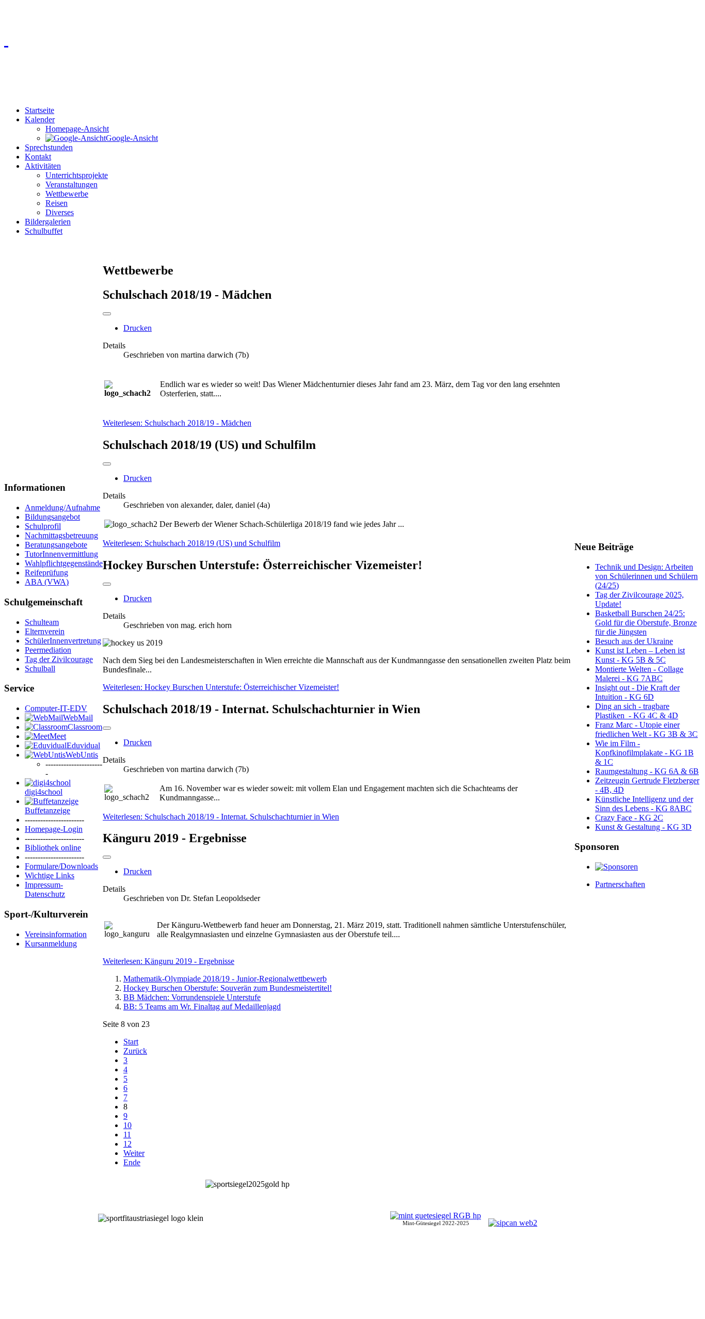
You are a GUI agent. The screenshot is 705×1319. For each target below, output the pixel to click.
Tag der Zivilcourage (59, 659)
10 (127, 1125)
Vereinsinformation (56, 934)
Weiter (134, 1153)
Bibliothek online (53, 847)
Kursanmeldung (51, 943)
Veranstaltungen (71, 184)
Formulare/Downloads (61, 866)
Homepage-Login (54, 829)
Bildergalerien (48, 221)
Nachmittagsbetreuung (61, 535)
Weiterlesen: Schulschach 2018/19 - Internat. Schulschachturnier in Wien (221, 816)
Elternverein (45, 631)
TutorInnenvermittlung (61, 554)
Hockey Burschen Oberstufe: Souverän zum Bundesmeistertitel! (227, 988)
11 (127, 1134)
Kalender (40, 119)
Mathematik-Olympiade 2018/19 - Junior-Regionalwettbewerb (225, 978)
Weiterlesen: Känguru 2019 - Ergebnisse (168, 961)
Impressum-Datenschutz (45, 889)
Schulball (40, 668)
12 (127, 1143)
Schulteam (42, 622)
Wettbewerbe (66, 193)
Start (130, 1041)
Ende (131, 1162)
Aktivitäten (43, 166)
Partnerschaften (620, 884)
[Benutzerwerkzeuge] (107, 313)
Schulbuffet (43, 231)
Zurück (135, 1051)
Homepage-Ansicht (77, 128)
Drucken (137, 328)
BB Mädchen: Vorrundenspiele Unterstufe (192, 997)
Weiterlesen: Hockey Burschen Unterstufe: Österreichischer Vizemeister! (221, 687)
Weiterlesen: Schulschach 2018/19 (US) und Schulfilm (191, 543)
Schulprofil (43, 526)
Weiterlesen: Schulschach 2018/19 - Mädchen (177, 423)
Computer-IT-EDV (56, 708)
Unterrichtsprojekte (76, 175)
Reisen (56, 203)
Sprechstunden (49, 147)
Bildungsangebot (52, 516)
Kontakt (38, 156)
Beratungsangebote (56, 544)
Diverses (59, 212)
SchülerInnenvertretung (63, 640)
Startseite (39, 110)
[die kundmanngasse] (352, 39)
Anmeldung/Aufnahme (62, 507)
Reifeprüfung (46, 572)
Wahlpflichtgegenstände (64, 563)
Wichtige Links (49, 875)
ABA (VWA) (47, 581)
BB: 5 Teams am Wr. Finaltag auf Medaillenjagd (202, 1006)
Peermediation (48, 650)
